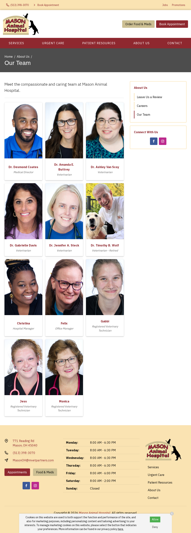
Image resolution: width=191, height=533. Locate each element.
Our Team (143, 114)
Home (8, 56)
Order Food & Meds (138, 24)
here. (121, 529)
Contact (174, 43)
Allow (155, 519)
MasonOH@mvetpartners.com (33, 460)
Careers (142, 106)
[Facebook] (153, 141)
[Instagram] (162, 141)
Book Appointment (172, 24)
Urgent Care (53, 43)
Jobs (165, 5)
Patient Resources (98, 43)
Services (16, 43)
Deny (155, 527)
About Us (141, 43)
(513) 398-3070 (24, 453)
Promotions (178, 5)
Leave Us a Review (149, 97)
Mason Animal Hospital (94, 513)
